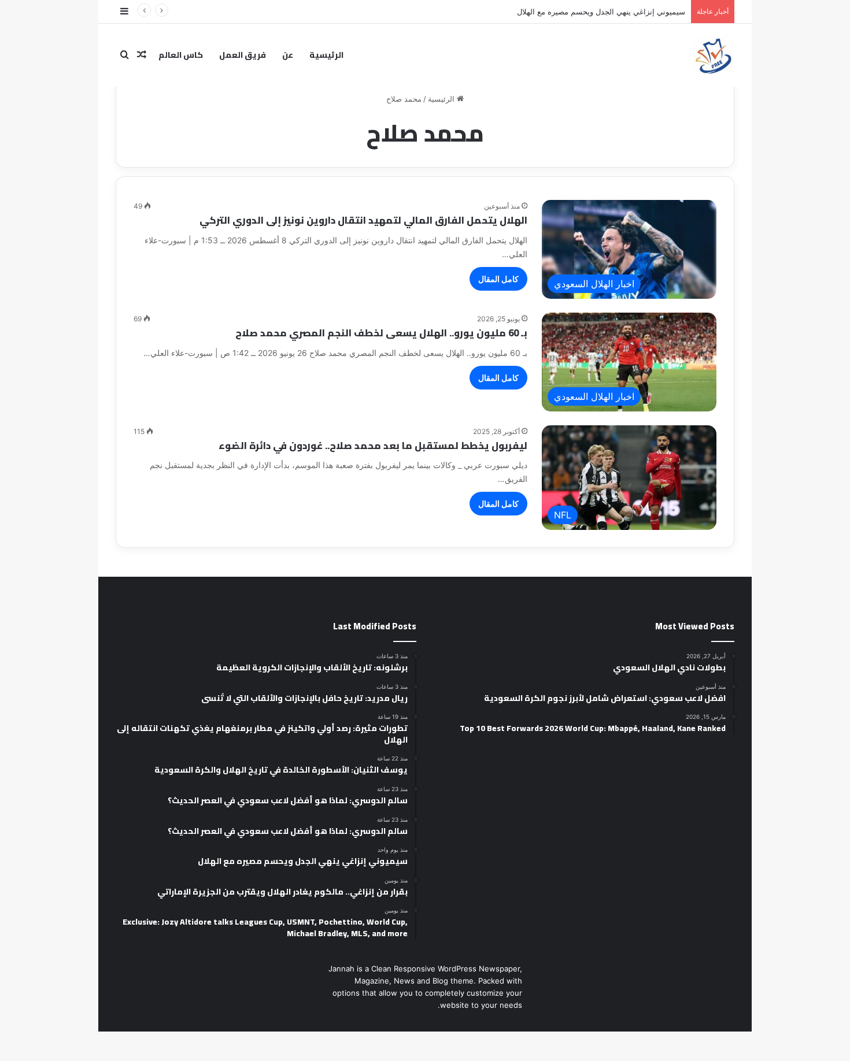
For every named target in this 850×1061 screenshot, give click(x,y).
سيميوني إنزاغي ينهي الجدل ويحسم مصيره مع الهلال (601, 11)
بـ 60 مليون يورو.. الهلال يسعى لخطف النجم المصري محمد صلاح (381, 333)
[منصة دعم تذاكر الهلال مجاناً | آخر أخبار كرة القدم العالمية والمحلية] (714, 55)
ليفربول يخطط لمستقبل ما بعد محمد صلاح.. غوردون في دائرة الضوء (373, 445)
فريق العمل (242, 54)
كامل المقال (498, 279)
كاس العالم (180, 54)
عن (287, 54)
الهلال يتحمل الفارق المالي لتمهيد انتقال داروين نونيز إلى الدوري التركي (363, 220)
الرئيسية (326, 54)
